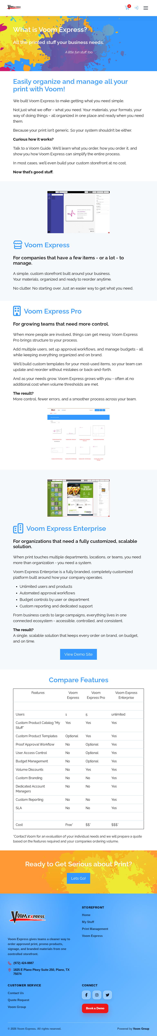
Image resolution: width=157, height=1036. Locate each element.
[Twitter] (107, 995)
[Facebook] (86, 995)
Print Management (95, 929)
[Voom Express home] (64, 8)
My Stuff (88, 922)
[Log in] (136, 8)
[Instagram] (97, 995)
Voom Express (92, 935)
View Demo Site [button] (78, 654)
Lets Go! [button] (78, 878)
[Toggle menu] (146, 8)
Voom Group (17, 1007)
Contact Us (16, 993)
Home (86, 915)
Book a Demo (95, 1008)
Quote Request (18, 1000)
